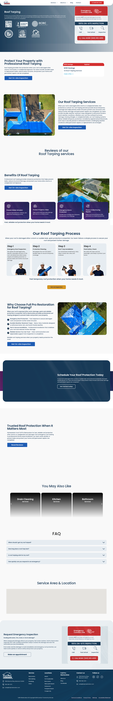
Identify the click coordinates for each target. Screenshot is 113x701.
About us (63, 2)
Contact (78, 2)
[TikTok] (98, 677)
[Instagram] (94, 677)
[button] (11, 504)
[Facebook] (102, 677)
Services (53, 2)
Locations (48, 673)
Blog (71, 2)
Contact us (80, 673)
